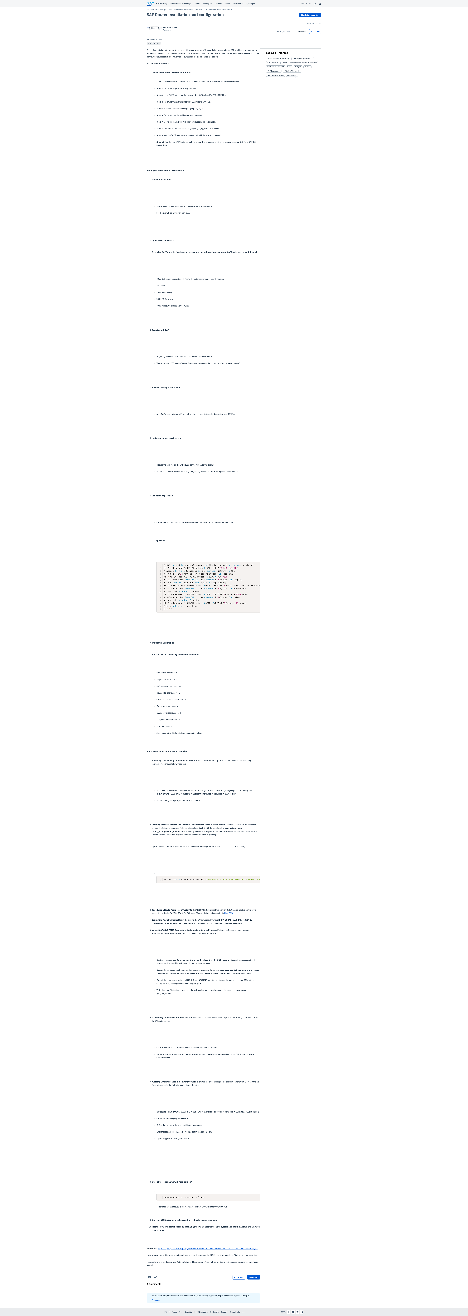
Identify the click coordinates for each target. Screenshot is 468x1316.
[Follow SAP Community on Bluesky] (293, 1312)
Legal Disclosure (201, 1312)
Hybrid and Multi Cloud (275, 75)
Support (224, 1312)
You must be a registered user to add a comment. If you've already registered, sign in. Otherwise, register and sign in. (201, 1296)
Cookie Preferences (237, 1312)
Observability (291, 75)
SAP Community (152, 9)
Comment (156, 1300)
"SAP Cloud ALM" (272, 63)
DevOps (297, 67)
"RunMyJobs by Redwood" (303, 58)
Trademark (214, 1312)
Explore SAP (306, 4)
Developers (207, 4)
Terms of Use (177, 1312)
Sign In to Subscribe (309, 15)
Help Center (238, 4)
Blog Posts (198, 9)
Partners (218, 4)
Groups (197, 4)
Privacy (167, 1312)
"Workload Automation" (275, 67)
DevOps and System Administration (181, 9)
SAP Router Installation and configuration (185, 15)
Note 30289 (229, 913)
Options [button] (300, 19)
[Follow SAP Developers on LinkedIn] (302, 1312)
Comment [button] (253, 1277)
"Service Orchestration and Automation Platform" (299, 63)
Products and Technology (181, 4)
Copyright (188, 1312)
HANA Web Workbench (291, 71)
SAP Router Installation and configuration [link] (218, 9)
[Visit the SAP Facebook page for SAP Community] (289, 1312)
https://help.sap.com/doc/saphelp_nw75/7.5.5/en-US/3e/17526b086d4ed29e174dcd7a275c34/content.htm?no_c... (208, 1249)
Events (227, 4)
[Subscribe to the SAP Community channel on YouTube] (297, 1312)
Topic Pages (250, 4)
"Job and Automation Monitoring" (278, 58)
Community (161, 3)
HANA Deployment (273, 71)
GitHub (307, 67)
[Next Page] (295, 78)
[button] (311, 31)
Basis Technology (154, 43)
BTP (288, 67)
